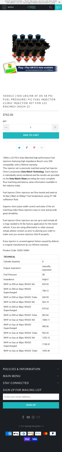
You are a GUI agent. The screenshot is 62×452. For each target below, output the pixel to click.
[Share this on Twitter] (19, 148)
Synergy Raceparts (32, 426)
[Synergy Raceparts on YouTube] (28, 417)
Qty (4, 121)
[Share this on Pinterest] (34, 148)
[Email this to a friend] (42, 148)
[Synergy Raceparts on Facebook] (23, 417)
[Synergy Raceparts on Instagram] (33, 417)
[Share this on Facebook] (27, 148)
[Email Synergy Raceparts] (38, 417)
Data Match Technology (32, 171)
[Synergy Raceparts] (31, 7)
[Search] (51, 7)
